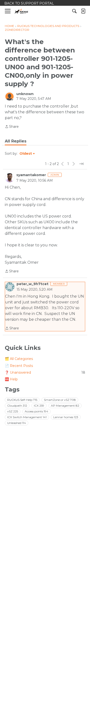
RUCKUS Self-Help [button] (22, 400)
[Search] (74, 11)
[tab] (15, 141)
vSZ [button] (12, 411)
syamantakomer (31, 175)
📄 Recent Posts (19, 366)
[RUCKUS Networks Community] (21, 11)
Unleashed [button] (16, 423)
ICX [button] (39, 405)
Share (12, 126)
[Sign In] (83, 11)
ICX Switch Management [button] (27, 417)
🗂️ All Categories (19, 359)
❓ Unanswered (45, 372)
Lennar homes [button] (65, 417)
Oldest (25, 153)
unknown (25, 94)
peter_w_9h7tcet (32, 284)
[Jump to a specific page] (81, 164)
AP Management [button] (65, 405)
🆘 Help (11, 379)
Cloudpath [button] (17, 405)
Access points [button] (36, 411)
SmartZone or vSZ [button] (60, 400)
